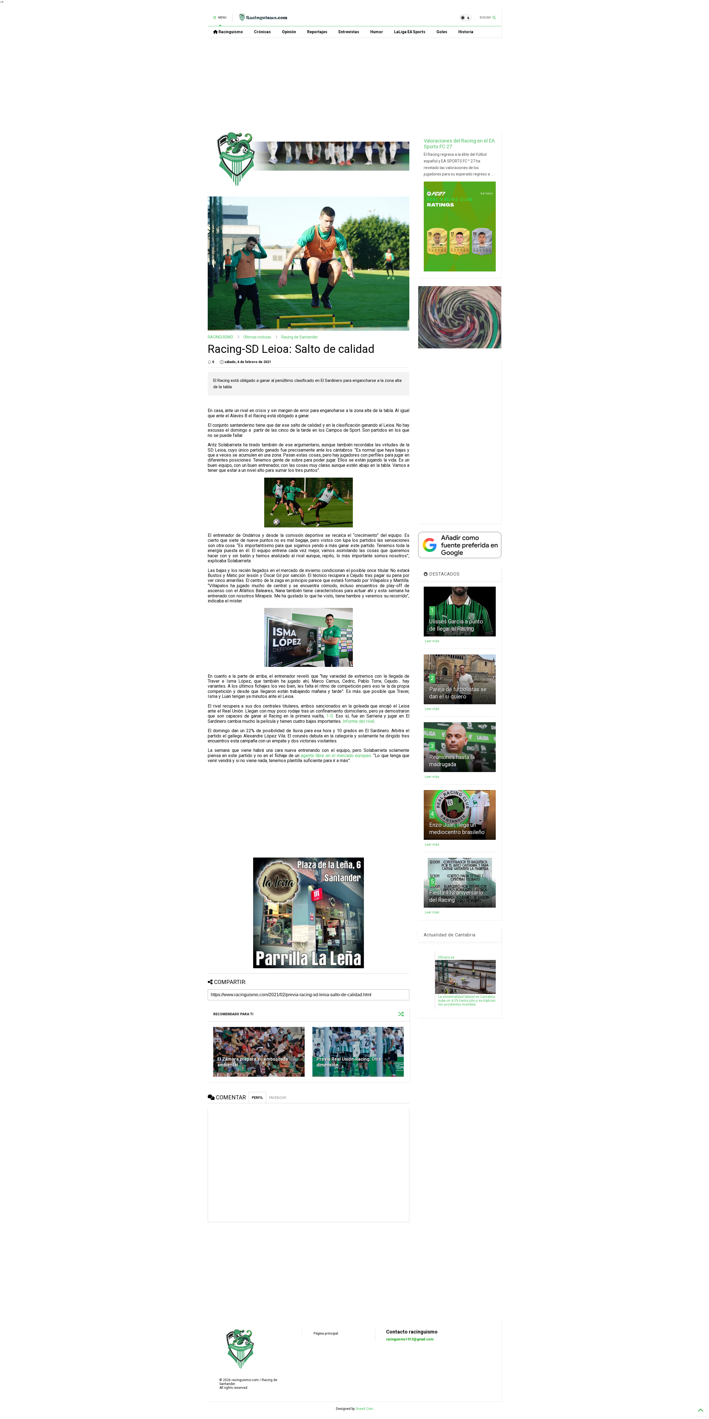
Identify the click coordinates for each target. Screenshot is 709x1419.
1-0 (329, 716)
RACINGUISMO (220, 337)
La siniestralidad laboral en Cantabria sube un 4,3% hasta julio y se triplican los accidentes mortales (466, 1000)
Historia (465, 32)
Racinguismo (230, 32)
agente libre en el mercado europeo (336, 755)
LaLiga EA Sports (409, 32)
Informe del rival (358, 721)
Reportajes (317, 32)
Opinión (289, 32)
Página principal (326, 1333)
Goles (441, 32)
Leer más (432, 641)
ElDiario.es (446, 957)
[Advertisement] (354, 84)
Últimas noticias (257, 337)
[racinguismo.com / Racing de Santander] (262, 19)
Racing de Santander (299, 337)
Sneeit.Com (364, 1409)
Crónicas (262, 32)
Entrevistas (348, 32)
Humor (376, 32)
